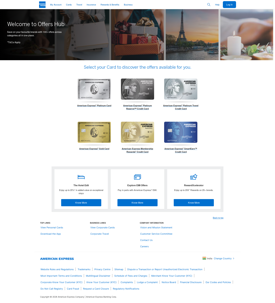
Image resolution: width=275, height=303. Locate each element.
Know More (81, 202)
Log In (229, 4)
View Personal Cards (52, 227)
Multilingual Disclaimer (98, 275)
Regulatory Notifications (126, 288)
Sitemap (118, 269)
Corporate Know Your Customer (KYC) (61, 282)
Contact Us (146, 240)
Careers (144, 246)
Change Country (223, 258)
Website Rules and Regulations (57, 269)
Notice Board (169, 282)
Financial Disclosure (191, 282)
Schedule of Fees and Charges (130, 275)
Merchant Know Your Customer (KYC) (171, 275)
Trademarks (84, 269)
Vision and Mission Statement (156, 227)
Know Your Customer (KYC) (102, 282)
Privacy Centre (102, 269)
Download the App (51, 233)
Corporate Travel (99, 233)
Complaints (127, 282)
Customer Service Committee (156, 233)
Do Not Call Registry (52, 288)
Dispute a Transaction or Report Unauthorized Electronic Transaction (164, 269)
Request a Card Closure (96, 288)
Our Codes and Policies (218, 282)
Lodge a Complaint (147, 282)
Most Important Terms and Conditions (61, 275)
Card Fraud (73, 288)
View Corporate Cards (102, 227)
